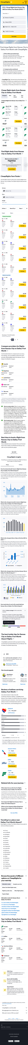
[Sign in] (23, 3)
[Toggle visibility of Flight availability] (10, 565)
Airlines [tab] (20, 464)
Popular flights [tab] (5, 894)
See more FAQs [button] (14, 812)
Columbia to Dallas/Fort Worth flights (10, 906)
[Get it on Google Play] (11, 1041)
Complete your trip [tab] (17, 884)
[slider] (26, 204)
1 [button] (12, 339)
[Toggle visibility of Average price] (18, 565)
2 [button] (15, 339)
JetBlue (9, 759)
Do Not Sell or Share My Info (14, 1034)
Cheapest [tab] (4, 95)
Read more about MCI (11, 663)
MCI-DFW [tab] (14, 452)
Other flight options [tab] (18, 890)
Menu (25, 1)
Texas (13, 1018)
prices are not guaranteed (6, 1003)
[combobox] (6, 13)
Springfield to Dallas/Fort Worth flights (11, 910)
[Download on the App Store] (17, 1041)
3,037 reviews (11, 763)
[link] (12, 169)
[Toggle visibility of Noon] (12, 597)
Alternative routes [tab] (6, 884)
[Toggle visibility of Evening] (6, 598)
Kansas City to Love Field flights (9, 908)
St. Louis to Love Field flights (8, 904)
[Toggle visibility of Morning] (6, 597)
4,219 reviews (11, 712)
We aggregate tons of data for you (10, 1010)
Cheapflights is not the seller (9, 1008)
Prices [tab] (7, 464)
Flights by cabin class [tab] (7, 890)
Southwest (10, 708)
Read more (5, 684)
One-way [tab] (22, 96)
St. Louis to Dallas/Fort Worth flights (10, 902)
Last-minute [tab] (15, 96)
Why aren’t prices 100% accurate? (10, 1013)
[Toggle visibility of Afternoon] (19, 597)
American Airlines (12, 748)
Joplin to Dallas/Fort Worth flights (9, 912)
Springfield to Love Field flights (9, 914)
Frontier (9, 770)
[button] (24, 9)
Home (9, 1018)
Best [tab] (10, 95)
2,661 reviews (11, 774)
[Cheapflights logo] (5, 2)
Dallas (17, 1018)
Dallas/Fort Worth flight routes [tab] (9, 887)
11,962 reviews (11, 753)
